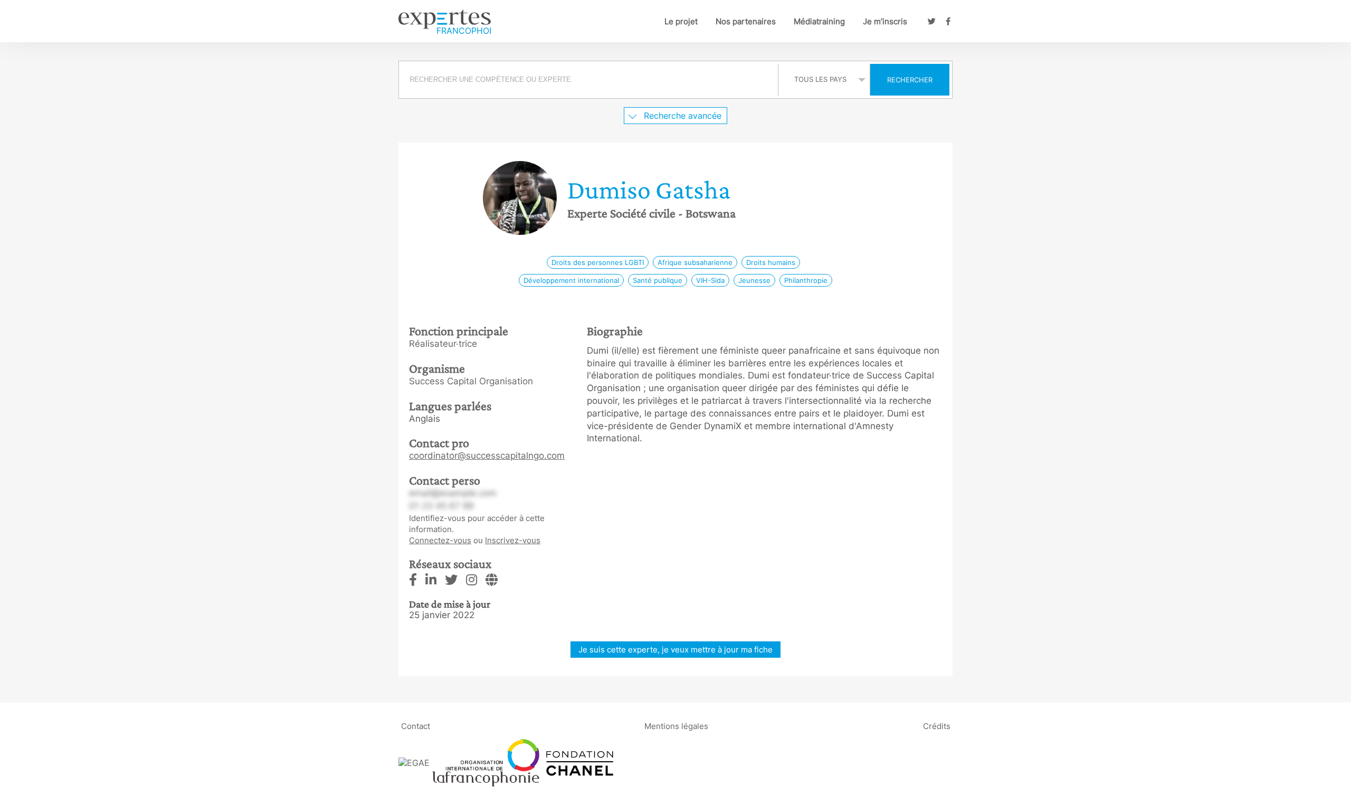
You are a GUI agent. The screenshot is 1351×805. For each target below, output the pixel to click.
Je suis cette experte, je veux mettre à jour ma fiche (675, 650)
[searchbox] (588, 79)
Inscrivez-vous (512, 540)
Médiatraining (819, 21)
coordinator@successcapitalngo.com (487, 455)
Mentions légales (676, 726)
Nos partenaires (746, 21)
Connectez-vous (440, 540)
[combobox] (590, 80)
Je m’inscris (885, 21)
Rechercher (910, 79)
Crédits (936, 726)
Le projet (681, 21)
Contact (415, 726)
